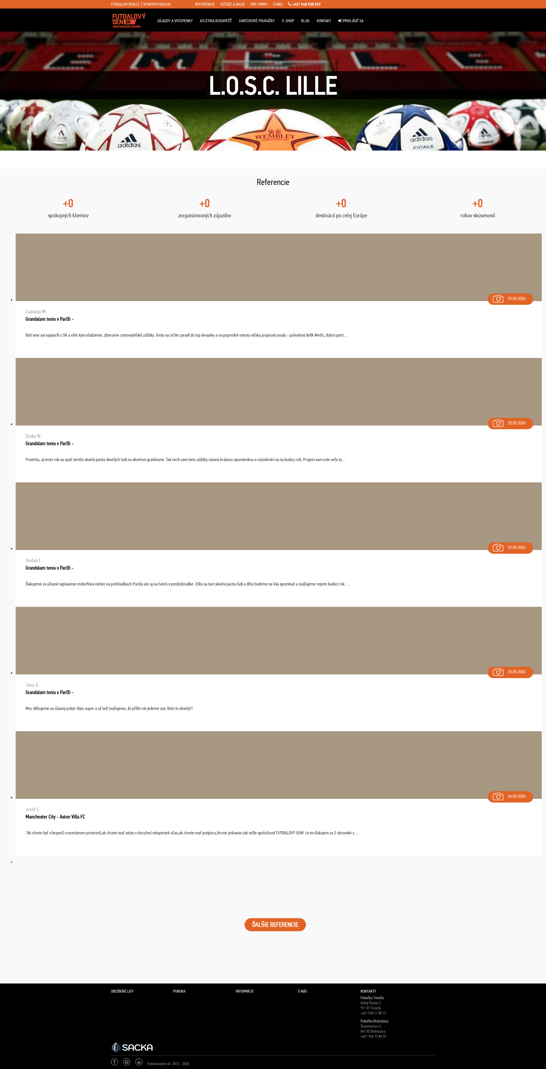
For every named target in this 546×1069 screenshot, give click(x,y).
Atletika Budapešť (216, 20)
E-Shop (288, 20)
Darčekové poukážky (257, 20)
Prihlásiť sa (352, 20)
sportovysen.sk (157, 4)
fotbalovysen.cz (125, 4)
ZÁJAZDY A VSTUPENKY (175, 20)
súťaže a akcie (232, 4)
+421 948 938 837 (306, 4)
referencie (205, 4)
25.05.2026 (517, 298)
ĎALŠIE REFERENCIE (275, 924)
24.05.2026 (517, 796)
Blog (305, 20)
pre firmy (259, 4)
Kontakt (324, 20)
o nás (277, 4)
